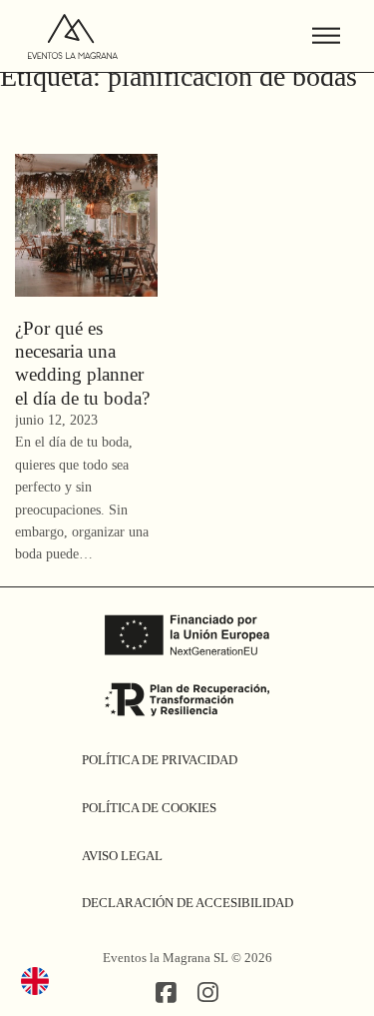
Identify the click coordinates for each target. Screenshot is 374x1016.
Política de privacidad (159, 759)
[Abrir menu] (326, 36)
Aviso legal (122, 855)
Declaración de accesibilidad (187, 902)
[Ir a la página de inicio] (73, 36)
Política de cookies (149, 807)
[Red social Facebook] (166, 994)
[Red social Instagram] (207, 994)
